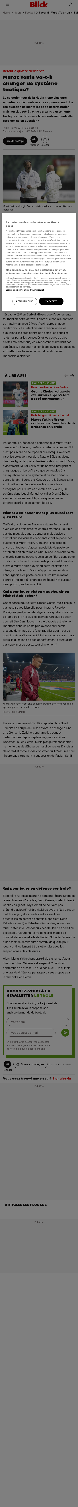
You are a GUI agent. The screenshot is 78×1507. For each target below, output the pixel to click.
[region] (39, 262)
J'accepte (51, 301)
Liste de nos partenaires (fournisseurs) (25, 290)
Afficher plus (24, 301)
